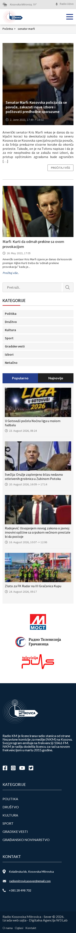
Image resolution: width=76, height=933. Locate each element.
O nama (8, 928)
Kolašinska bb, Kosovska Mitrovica (31, 871)
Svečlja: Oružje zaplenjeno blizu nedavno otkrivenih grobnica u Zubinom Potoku (34, 476)
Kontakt (30, 928)
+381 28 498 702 (20, 890)
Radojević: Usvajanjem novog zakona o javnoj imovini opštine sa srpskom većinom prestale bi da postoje (37, 532)
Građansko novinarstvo (26, 840)
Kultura (10, 330)
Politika (10, 313)
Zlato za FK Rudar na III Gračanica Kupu (33, 586)
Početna (9, 29)
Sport (9, 338)
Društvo (11, 321)
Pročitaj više (60, 168)
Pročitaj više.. (11, 273)
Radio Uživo (66, 4)
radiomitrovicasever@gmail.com (30, 881)
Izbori (9, 354)
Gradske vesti (15, 346)
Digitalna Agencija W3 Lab (48, 920)
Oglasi (19, 928)
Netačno (11, 362)
